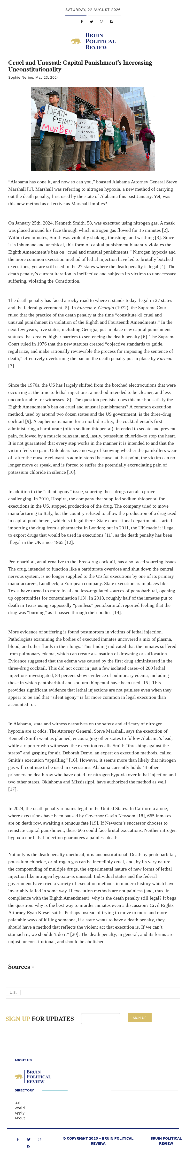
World (20, 1108)
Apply (19, 1113)
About (20, 1118)
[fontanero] (33, 1077)
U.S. (13, 992)
